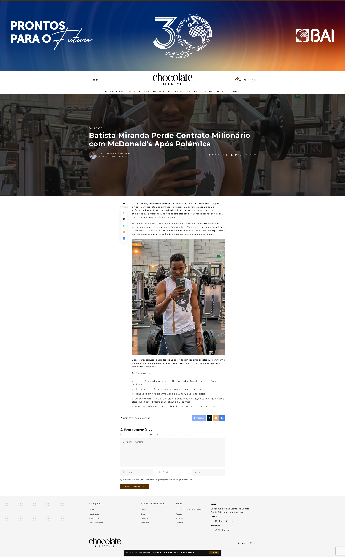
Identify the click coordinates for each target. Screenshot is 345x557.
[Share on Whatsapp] (227, 155)
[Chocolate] (172, 80)
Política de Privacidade (166, 552)
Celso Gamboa (109, 153)
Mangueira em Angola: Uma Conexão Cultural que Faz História (170, 394)
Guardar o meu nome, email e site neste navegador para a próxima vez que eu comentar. (157, 480)
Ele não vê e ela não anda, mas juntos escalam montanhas (168, 389)
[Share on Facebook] (223, 155)
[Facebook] (91, 80)
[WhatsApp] (96, 80)
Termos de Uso (187, 552)
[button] (214, 552)
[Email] (124, 232)
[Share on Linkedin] (231, 155)
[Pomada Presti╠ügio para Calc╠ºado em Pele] (172, 35)
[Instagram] (93, 80)
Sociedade (95, 128)
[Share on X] (124, 219)
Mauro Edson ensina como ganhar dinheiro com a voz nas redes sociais (175, 406)
